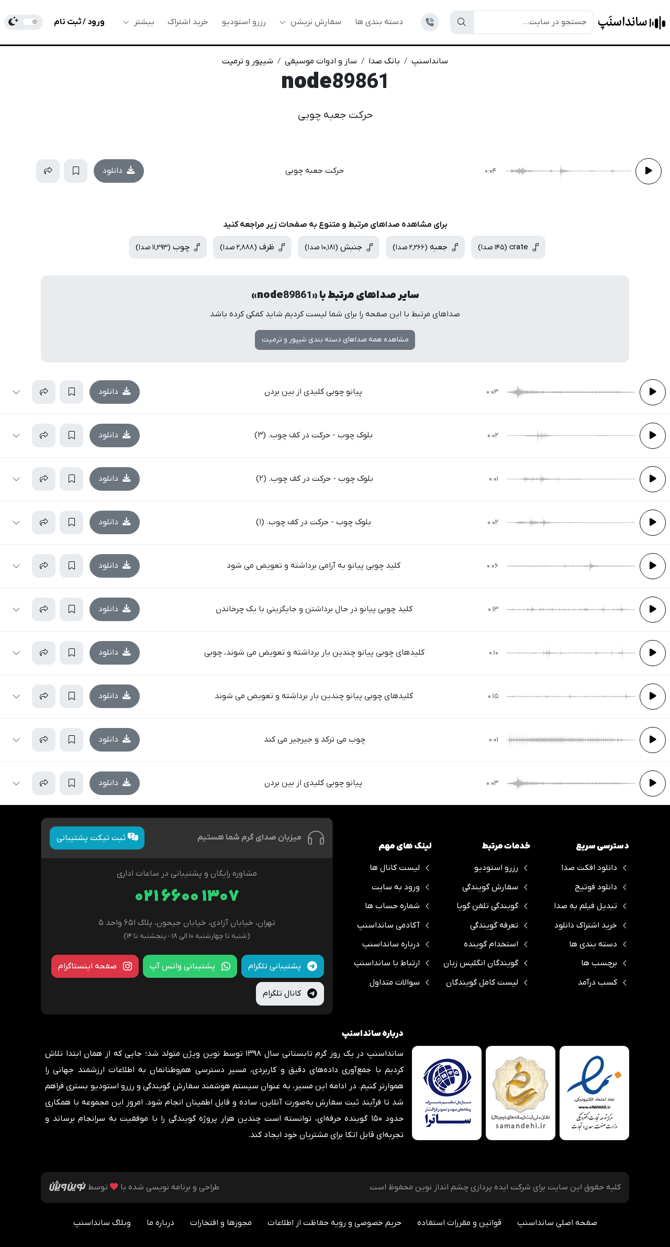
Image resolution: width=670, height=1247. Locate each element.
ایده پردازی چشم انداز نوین (461, 1187)
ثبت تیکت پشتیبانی (92, 838)
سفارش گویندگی (490, 887)
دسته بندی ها (379, 22)
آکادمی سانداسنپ (388, 925)
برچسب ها (599, 963)
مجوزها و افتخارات (221, 1223)
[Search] (462, 22)
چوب (164, 247)
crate (504, 247)
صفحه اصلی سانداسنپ (557, 1223)
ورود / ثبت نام (79, 22)
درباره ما (160, 1223)
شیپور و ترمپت (247, 61)
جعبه (421, 247)
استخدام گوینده (491, 944)
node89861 (335, 83)
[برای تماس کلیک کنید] (430, 22)
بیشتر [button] (143, 22)
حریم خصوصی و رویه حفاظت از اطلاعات (334, 1223)
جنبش (334, 247)
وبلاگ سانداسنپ (102, 1223)
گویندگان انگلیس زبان (480, 963)
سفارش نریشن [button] (314, 22)
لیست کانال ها (395, 868)
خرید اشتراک (188, 22)
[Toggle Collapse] (20, 171)
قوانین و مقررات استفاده (459, 1223)
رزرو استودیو (244, 22)
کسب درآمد (597, 982)
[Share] (48, 171)
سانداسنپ (429, 61)
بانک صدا (384, 61)
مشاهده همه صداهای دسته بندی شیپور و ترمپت (335, 339)
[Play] (648, 171)
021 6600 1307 (187, 897)
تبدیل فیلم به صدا (585, 906)
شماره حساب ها (392, 906)
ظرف (248, 247)
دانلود (114, 170)
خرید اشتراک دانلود (585, 925)
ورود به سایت (396, 887)
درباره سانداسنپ (391, 944)
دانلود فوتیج (596, 887)
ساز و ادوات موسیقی (321, 61)
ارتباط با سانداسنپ (387, 963)
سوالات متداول (395, 982)
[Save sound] (75, 171)
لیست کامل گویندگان (482, 982)
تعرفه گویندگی (494, 925)
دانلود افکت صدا (589, 868)
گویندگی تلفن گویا (487, 906)
